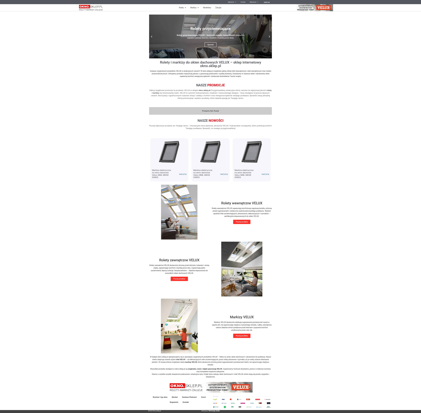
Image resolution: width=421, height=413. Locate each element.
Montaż (175, 397)
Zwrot (203, 397)
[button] (151, 36)
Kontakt (243, 2)
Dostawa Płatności (189, 397)
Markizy (193, 8)
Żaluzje (218, 8)
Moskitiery (207, 8)
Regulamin (231, 2)
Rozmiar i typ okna (160, 397)
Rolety (181, 8)
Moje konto (253, 2)
